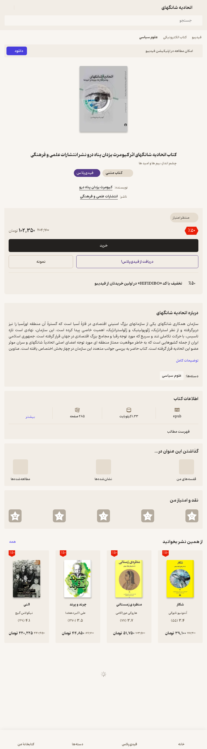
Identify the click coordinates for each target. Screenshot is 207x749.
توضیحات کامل (187, 360)
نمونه (41, 262)
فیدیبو (197, 37)
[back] (199, 7)
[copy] (13, 283)
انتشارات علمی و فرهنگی (99, 196)
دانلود (19, 51)
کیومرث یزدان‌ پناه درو (95, 187)
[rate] (191, 515)
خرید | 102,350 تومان (53, 742)
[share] (90, 141)
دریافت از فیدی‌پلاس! (137, 262)
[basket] (20, 7)
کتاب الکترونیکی (175, 37)
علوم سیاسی (148, 37)
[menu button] (7, 7)
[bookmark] (116, 141)
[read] (20, 466)
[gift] (103, 141)
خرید (104, 246)
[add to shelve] (186, 466)
